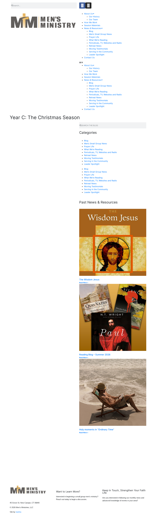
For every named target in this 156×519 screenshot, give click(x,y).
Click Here (91, 462)
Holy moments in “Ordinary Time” (97, 429)
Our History (94, 16)
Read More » (83, 283)
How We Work (90, 22)
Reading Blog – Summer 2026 (94, 354)
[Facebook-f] (82, 5)
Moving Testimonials (98, 49)
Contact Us (89, 57)
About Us (88, 13)
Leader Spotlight (96, 54)
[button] (100, 62)
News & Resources (92, 28)
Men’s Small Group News (100, 34)
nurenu (18, 512)
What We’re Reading (98, 40)
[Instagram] (88, 5)
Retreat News (95, 46)
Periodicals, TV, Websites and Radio (105, 43)
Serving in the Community (101, 51)
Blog (91, 31)
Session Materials (92, 25)
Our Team (93, 19)
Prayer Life (94, 37)
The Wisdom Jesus (89, 279)
